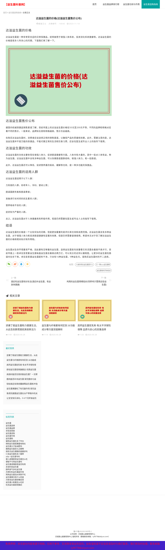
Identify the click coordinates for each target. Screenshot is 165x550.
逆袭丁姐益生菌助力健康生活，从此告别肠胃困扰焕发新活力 (22, 327)
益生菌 (8, 423)
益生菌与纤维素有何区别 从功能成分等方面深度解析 (58, 327)
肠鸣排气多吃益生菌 (14, 469)
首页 (94, 4)
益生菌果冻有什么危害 (15, 477)
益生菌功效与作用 (131, 4)
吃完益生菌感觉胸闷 (14, 485)
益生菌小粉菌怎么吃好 (15, 482)
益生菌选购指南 (150, 4)
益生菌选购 (10, 433)
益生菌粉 (9, 438)
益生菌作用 (10, 436)
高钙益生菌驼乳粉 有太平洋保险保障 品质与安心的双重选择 (94, 327)
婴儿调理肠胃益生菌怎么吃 (16, 459)
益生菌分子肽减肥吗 (14, 446)
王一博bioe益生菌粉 (103, 264)
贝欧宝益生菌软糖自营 (15, 479)
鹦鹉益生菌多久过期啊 (15, 448)
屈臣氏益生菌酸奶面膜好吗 (16, 451)
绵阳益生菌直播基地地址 (16, 443)
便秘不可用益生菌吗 (14, 461)
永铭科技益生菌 (12, 467)
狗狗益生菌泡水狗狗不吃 (16, 474)
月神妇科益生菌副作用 (15, 472)
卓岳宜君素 (10, 430)
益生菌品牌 (10, 428)
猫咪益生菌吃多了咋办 (15, 441)
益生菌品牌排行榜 (111, 4)
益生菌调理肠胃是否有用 (16, 464)
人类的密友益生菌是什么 (84, 264)
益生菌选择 (10, 425)
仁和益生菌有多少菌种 (15, 454)
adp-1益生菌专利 (13, 456)
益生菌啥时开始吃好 (104, 270)
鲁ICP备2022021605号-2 (82, 531)
